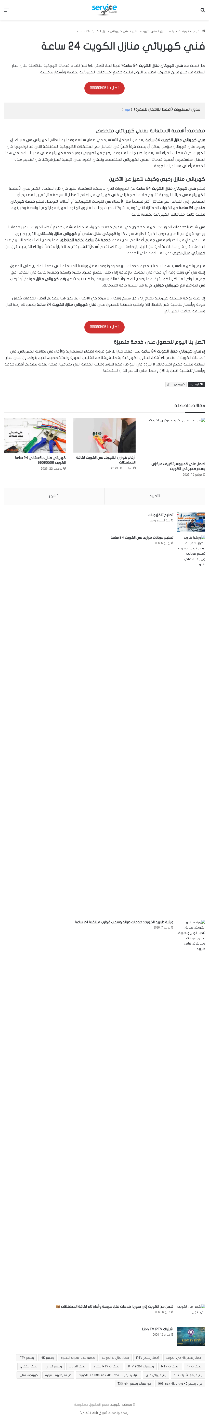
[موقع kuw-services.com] (104, 10)
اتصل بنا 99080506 (104, 88)
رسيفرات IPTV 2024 (140, 1366)
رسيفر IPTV (26, 1357)
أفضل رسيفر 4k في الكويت (184, 1357)
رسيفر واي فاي (156, 1375)
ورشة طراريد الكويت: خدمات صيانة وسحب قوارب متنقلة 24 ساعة (124, 922)
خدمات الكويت (121, 1405)
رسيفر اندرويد (77, 1366)
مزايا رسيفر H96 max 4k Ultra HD (180, 1383)
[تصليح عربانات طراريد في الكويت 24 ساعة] (191, 725)
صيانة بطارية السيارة (58, 1375)
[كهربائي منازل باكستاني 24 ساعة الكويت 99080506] (35, 435)
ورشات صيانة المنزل (173, 31)
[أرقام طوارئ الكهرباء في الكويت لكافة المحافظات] (104, 435)
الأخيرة (155, 496)
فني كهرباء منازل (144, 31)
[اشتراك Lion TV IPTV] (191, 1336)
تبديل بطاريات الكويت (115, 1357)
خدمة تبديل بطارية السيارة (78, 1357)
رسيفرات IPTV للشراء (107, 1366)
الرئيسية (196, 31)
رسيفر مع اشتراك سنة (188, 1375)
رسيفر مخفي (29, 1366)
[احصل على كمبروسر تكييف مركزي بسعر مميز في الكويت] (174, 438)
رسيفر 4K (47, 1357)
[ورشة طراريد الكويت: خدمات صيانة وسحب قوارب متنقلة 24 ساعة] (191, 1110)
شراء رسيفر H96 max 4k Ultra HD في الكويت (108, 1375)
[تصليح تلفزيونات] (191, 522)
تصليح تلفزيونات (160, 515)
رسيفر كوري (53, 1366)
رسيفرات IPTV (170, 1366)
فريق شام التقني (93, 1413)
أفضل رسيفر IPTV (147, 1357)
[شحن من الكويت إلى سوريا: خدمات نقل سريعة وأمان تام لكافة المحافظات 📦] (191, 1313)
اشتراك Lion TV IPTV (157, 1329)
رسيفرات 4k (194, 1366)
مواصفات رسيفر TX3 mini (134, 1383)
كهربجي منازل (176, 384)
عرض (127, 109)
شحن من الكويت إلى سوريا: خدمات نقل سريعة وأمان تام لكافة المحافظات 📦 (114, 1306)
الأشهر (54, 496)
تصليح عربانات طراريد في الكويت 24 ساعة (142, 537)
